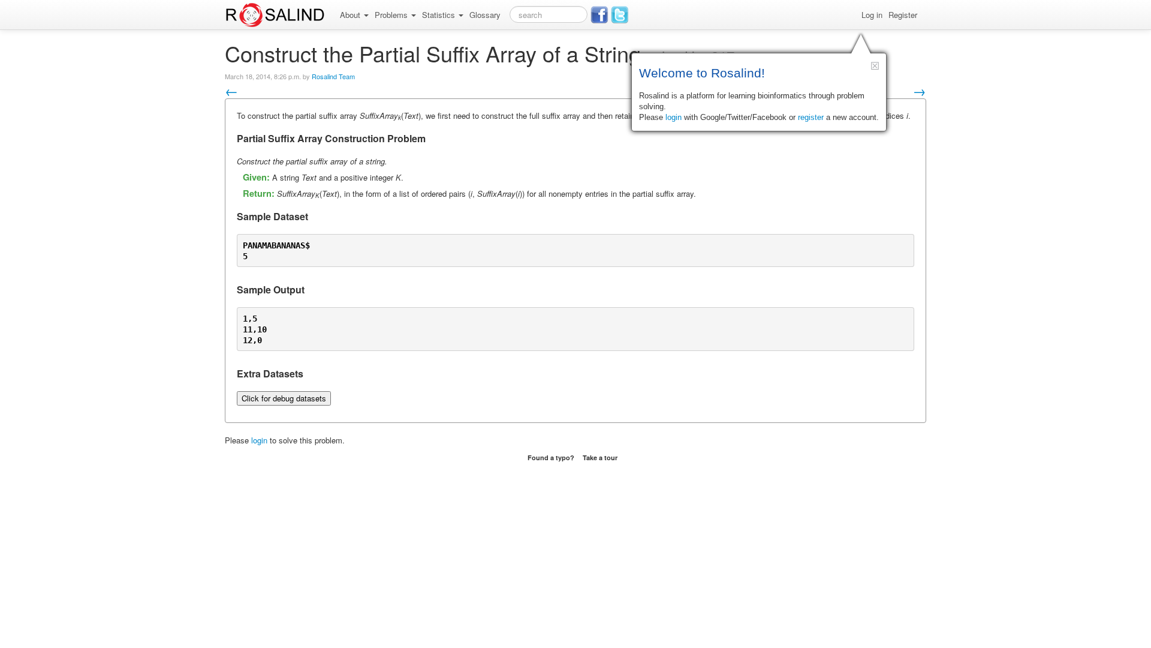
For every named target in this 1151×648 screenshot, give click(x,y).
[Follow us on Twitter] (620, 15)
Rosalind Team (333, 76)
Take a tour (600, 457)
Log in (871, 14)
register (811, 117)
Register (902, 14)
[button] (875, 66)
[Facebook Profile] (599, 15)
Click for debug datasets (284, 398)
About (351, 14)
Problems (392, 14)
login (259, 440)
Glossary (485, 14)
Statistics (439, 14)
